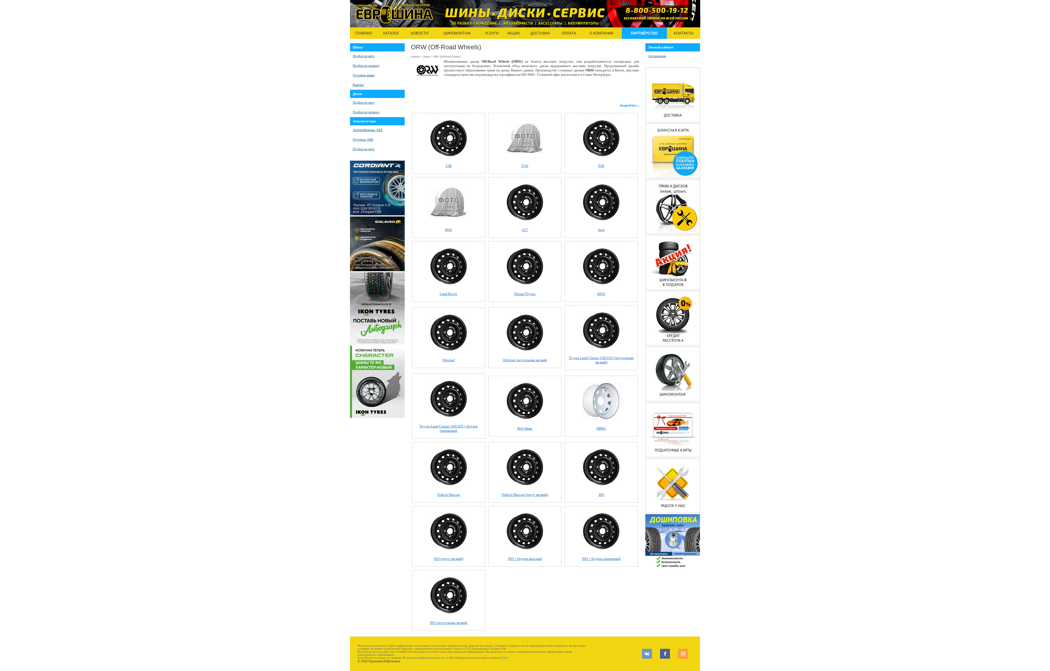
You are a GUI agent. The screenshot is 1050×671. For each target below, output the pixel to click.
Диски (426, 56)
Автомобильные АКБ (368, 130)
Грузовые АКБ (363, 139)
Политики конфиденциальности (423, 657)
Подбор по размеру (366, 66)
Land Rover (448, 294)
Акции (513, 33)
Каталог (391, 33)
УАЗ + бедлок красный (525, 559)
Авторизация (657, 56)
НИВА (601, 428)
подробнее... (629, 105)
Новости (419, 33)
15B (448, 166)
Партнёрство (644, 33)
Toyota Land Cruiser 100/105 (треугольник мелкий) (601, 360)
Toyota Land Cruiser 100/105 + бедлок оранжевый (448, 428)
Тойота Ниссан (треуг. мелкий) (524, 495)
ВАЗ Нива (524, 428)
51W (524, 166)
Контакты (683, 33)
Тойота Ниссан (448, 495)
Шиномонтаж (457, 33)
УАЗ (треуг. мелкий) (448, 559)
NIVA (601, 294)
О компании (601, 33)
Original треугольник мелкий (525, 360)
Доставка (540, 33)
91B (601, 166)
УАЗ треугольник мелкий (448, 623)
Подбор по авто (363, 56)
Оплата (569, 33)
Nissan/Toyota (524, 294)
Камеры (358, 85)
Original (448, 360)
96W (448, 230)
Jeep (601, 230)
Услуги (491, 33)
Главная (363, 33)
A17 (525, 230)
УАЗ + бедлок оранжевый (601, 559)
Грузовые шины (364, 75)
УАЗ (601, 495)
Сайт (505, 657)
